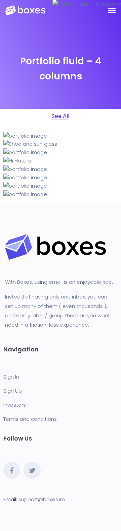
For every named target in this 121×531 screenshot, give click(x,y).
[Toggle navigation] (112, 10)
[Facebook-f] (11, 470)
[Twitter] (32, 470)
